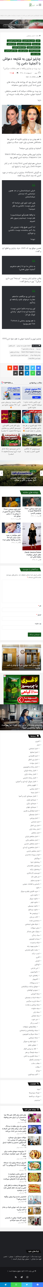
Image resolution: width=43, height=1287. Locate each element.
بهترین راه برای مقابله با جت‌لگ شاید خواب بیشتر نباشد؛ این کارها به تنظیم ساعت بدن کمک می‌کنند (14, 1128)
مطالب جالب (35, 54)
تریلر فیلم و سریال (29, 1041)
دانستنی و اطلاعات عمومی (31, 884)
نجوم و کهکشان (32, 990)
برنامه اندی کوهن (14, 352)
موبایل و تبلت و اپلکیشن (29, 986)
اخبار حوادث (34, 763)
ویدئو (38, 1071)
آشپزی (37, 741)
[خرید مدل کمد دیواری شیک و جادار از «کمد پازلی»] (34, 1210)
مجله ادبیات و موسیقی (32, 997)
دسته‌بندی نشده (34, 51)
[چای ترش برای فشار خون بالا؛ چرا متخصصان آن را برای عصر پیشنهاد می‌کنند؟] (34, 1118)
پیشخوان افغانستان (33, 866)
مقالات (37, 1067)
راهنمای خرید (33, 975)
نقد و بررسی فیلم (30, 1049)
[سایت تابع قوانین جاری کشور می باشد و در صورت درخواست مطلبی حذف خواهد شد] (21, 24)
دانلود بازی (34, 895)
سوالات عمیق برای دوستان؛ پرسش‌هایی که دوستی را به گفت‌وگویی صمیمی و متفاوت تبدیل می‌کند (14, 1141)
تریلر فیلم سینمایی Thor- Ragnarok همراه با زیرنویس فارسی (32, 510)
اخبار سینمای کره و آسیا (27, 796)
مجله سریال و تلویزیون (30, 1034)
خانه (37, 36)
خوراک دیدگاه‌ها (34, 1096)
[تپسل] (5, 676)
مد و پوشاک (34, 983)
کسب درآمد (36, 953)
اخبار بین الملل (33, 759)
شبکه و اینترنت (35, 942)
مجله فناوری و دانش (31, 1056)
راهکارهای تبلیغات (29, 1027)
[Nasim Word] (32, 5)
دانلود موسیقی (33, 906)
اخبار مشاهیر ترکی (32, 840)
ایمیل (39, 615)
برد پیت (38, 349)
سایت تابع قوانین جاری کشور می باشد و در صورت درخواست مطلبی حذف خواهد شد (21, 17)
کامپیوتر (35, 979)
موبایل (11, 1256)
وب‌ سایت (38, 623)
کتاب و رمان (34, 917)
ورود (38, 1089)
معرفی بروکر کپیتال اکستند (21, 1259)
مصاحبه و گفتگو (35, 1060)
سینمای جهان (23, 51)
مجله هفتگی (35, 1016)
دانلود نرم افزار (33, 909)
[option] (21, 473)
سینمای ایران (31, 800)
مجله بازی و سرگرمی (33, 1001)
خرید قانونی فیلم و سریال (29, 891)
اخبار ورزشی (34, 818)
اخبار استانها (34, 752)
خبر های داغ (35, 877)
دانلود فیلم (34, 902)
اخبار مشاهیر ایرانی (31, 836)
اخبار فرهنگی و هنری (24, 44)
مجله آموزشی (35, 994)
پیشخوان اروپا (35, 862)
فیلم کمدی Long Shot (34, 359)
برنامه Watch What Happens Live (30, 352)
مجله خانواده (35, 1008)
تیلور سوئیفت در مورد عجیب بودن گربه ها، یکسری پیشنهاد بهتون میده (12, 537)
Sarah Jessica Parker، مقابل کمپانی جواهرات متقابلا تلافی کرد (32, 554)
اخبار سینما (36, 44)
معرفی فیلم (32, 1045)
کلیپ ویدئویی (33, 1074)
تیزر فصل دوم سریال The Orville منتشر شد (25, 727)
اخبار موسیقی (33, 814)
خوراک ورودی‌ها (34, 1093)
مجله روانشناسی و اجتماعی (29, 1030)
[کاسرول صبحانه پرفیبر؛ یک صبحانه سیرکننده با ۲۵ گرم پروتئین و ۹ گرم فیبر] (34, 1165)
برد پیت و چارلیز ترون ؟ (28, 349)
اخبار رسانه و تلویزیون (14, 41)
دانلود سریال (34, 898)
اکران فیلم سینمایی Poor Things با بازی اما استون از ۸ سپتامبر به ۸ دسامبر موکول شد (12, 512)
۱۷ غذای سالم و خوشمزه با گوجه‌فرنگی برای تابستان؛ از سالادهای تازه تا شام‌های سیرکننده (14, 1176)
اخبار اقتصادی (33, 756)
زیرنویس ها (34, 913)
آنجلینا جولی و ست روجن (23, 346)
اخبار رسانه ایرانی (30, 770)
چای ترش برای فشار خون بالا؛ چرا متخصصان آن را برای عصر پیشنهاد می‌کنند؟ (15, 1117)
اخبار (38, 41)
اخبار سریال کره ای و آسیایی (26, 781)
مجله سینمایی (33, 1038)
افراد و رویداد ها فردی (32, 855)
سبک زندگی (36, 935)
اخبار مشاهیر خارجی (33, 47)
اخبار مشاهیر (31, 36)
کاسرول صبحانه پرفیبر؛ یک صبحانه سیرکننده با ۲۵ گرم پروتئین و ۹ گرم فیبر (14, 1165)
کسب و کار (34, 1023)
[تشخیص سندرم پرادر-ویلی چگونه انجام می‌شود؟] (34, 1199)
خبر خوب (35, 1019)
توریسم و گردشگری (33, 873)
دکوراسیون (34, 972)
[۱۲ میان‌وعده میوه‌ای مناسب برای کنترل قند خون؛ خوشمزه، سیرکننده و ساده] (34, 1154)
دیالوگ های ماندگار (33, 931)
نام (39, 606)
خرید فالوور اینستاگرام (22, 1256)
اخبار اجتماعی (33, 748)
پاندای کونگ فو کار (35, 355)
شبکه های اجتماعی (10, 51)
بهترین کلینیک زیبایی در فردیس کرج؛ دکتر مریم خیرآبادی (21, 666)
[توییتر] (32, 368)
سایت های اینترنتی (31, 950)
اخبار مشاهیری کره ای (30, 847)
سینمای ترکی (31, 803)
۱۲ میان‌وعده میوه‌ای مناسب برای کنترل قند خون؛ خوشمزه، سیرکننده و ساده (14, 1154)
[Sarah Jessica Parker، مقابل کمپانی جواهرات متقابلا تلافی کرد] (31, 536)
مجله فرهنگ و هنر (31, 1052)
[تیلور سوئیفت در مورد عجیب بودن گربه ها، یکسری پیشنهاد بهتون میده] (11, 528)
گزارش (37, 961)
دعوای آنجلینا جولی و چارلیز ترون (19, 355)
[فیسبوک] (38, 368)
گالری (38, 957)
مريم (36, 73)
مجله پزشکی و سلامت (32, 1005)
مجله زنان (36, 1012)
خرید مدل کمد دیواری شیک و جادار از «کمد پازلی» (14, 1208)
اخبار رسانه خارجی (28, 41)
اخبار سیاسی (34, 789)
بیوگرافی (37, 858)
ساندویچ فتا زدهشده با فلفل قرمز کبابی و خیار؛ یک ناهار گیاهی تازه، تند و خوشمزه (14, 1188)
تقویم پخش (31, 785)
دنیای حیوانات (35, 928)
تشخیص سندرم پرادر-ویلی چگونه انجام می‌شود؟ (15, 1197)
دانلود (38, 887)
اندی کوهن (12, 346)
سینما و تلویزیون (34, 939)
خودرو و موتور (35, 880)
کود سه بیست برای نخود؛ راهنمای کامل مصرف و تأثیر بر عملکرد (23, 479)
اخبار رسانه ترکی (30, 774)
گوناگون (33, 471)
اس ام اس (34, 968)
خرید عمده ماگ (36, 1256)
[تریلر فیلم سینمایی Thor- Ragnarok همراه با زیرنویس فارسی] (31, 501)
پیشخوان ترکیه (35, 869)
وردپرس (37, 1100)
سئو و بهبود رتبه (32, 946)
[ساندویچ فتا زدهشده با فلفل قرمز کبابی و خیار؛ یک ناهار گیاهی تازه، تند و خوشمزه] (34, 1188)
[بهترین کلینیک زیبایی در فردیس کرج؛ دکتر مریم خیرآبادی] (34, 1221)
